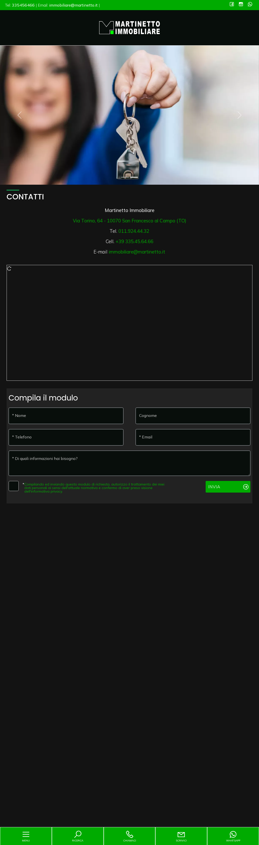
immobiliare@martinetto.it (137, 252)
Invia (214, 486)
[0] (125, 177)
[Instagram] (241, 4)
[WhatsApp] (250, 4)
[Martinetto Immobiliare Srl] (129, 27)
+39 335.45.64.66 (134, 241)
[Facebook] (232, 4)
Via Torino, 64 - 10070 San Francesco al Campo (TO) (129, 221)
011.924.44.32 (133, 231)
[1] (134, 177)
